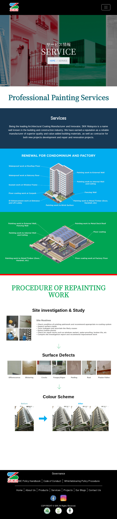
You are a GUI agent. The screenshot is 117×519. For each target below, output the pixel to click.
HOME (53, 60)
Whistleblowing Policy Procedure (82, 480)
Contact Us (95, 490)
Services (55, 490)
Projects (68, 490)
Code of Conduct (52, 480)
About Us (31, 490)
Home (19, 490)
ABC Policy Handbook (29, 480)
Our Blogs (81, 490)
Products (43, 490)
